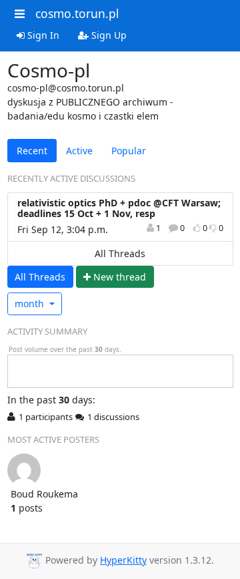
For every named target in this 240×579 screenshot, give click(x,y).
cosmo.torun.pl (77, 13)
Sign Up (108, 35)
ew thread (119, 276)
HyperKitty (123, 560)
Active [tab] (79, 150)
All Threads (120, 253)
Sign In (42, 35)
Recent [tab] (32, 150)
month (31, 303)
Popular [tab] (128, 150)
